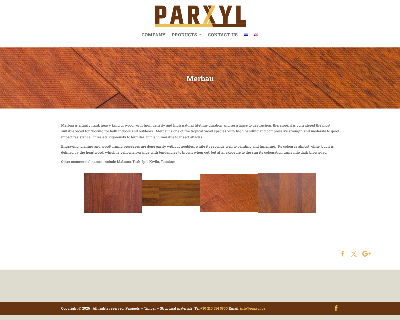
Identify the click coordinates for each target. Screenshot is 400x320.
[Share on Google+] (366, 254)
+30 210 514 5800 (214, 308)
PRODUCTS (184, 35)
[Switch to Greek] (246, 37)
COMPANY (154, 35)
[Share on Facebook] (343, 254)
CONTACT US (223, 35)
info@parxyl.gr (252, 308)
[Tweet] (354, 254)
